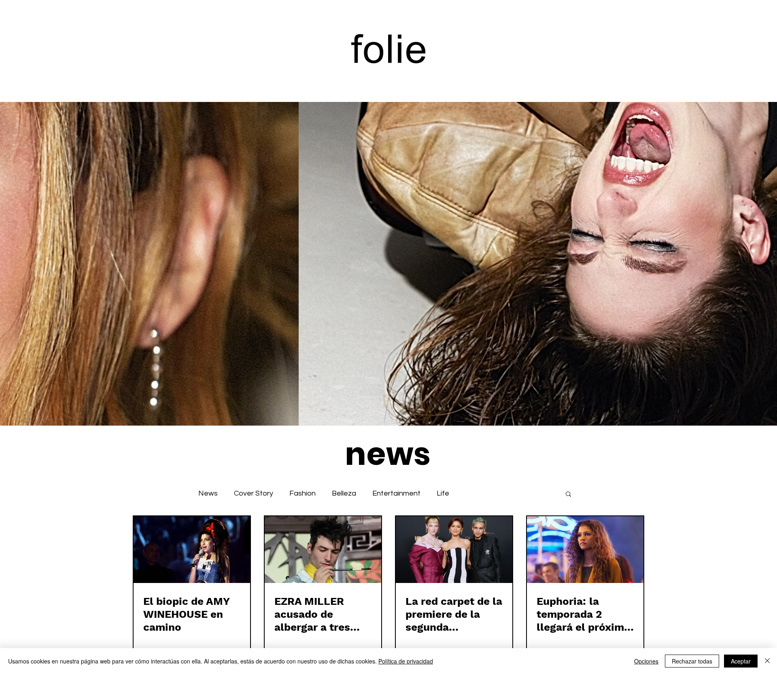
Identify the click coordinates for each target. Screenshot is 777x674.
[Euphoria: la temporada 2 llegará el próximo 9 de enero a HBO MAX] (585, 549)
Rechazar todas (692, 661)
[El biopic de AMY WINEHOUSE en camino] (192, 549)
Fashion (302, 493)
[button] (568, 494)
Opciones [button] (646, 661)
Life (443, 493)
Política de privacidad (405, 661)
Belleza (344, 493)
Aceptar (741, 661)
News (208, 493)
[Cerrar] (767, 661)
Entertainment (396, 493)
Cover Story (253, 493)
